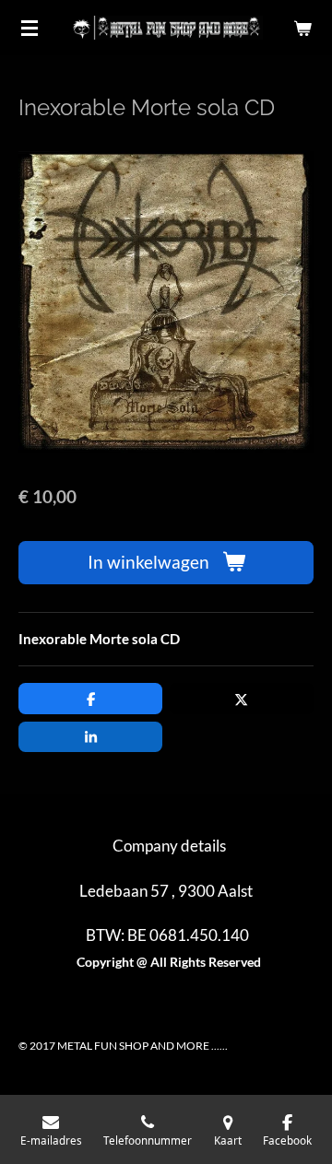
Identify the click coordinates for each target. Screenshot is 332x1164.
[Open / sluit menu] (29, 27)
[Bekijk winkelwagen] (302, 27)
